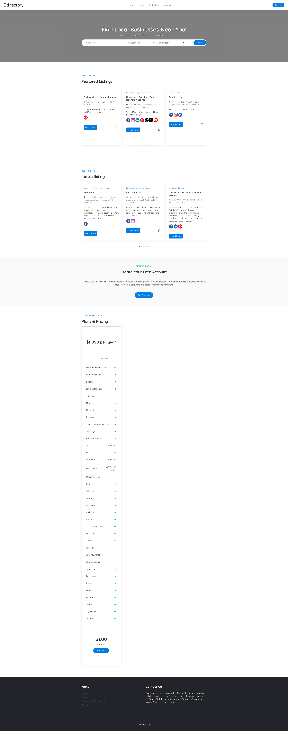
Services (92, 93)
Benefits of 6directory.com (94, 701)
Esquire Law (175, 97)
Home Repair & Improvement (141, 93)
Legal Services (179, 93)
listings (86, 93)
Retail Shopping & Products (141, 188)
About (141, 5)
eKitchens (89, 192)
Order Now (101, 650)
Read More (90, 127)
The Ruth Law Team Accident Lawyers (185, 194)
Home (132, 5)
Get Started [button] (144, 295)
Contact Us (153, 5)
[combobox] (140, 42)
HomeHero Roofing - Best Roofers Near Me (140, 98)
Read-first (167, 5)
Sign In (278, 5)
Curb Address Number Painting (100, 97)
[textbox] (140, 43)
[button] (139, 246)
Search (199, 42)
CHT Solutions (134, 192)
